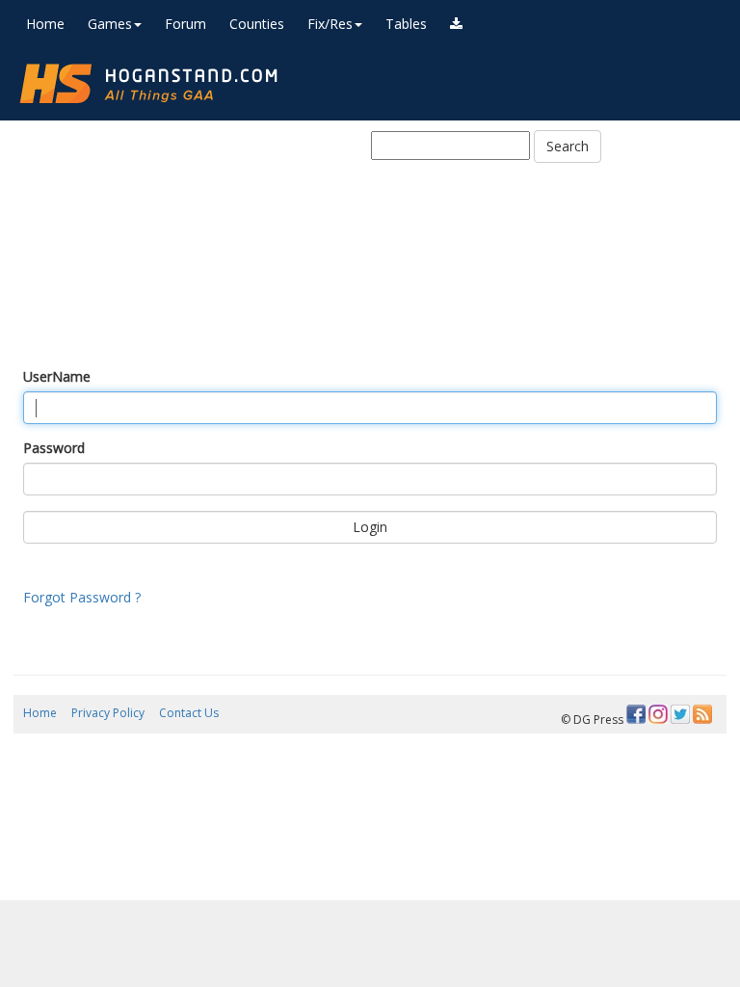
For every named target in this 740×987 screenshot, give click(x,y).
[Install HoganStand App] (456, 24)
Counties (256, 23)
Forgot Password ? (82, 597)
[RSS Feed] (702, 714)
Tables (406, 23)
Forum (185, 23)
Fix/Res (330, 23)
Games (110, 23)
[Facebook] (636, 714)
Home (45, 23)
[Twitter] (680, 714)
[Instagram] (658, 714)
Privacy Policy (108, 713)
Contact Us (189, 713)
